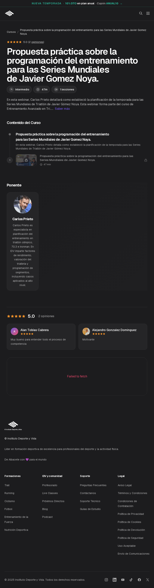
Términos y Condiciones (132, 493)
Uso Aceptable (127, 545)
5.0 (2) (33, 42)
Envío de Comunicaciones (133, 553)
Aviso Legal (125, 485)
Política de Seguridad (130, 538)
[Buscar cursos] (141, 13)
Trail (7, 485)
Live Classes (50, 493)
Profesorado (49, 485)
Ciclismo (10, 501)
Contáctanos (88, 493)
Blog (45, 509)
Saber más (62, 109)
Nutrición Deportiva (16, 530)
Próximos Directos (53, 501)
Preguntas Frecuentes (93, 485)
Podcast (47, 517)
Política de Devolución (131, 530)
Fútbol (8, 509)
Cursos (11, 32)
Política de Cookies (129, 522)
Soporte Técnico (90, 501)
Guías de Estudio (90, 509)
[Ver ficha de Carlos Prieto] (22, 241)
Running (9, 493)
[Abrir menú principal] (148, 13)
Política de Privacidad (131, 514)
